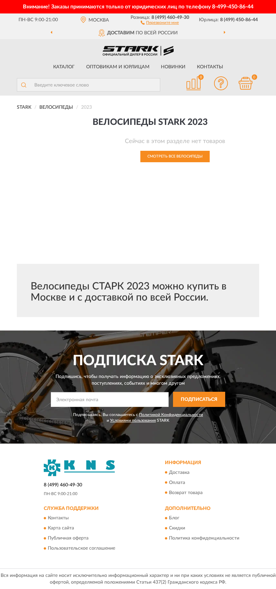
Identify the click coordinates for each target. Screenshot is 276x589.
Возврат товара (186, 492)
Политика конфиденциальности (204, 538)
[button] (160, 22)
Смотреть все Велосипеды (175, 156)
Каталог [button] (64, 67)
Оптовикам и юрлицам (117, 67)
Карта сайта (61, 528)
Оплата (177, 482)
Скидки (177, 528)
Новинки (173, 67)
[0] (245, 83)
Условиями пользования (133, 420)
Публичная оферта (68, 538)
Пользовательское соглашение (81, 548)
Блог (174, 518)
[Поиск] (23, 85)
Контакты (210, 67)
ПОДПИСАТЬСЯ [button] (199, 399)
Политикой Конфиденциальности (171, 415)
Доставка (179, 472)
